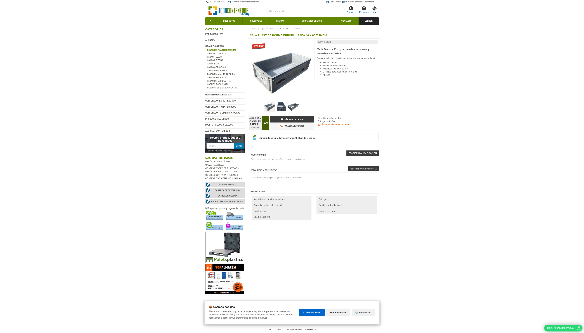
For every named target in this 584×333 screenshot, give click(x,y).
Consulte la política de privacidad (218, 150)
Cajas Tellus (214, 56)
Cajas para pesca (217, 70)
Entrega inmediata (227, 196)
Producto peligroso (217, 118)
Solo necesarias (338, 312)
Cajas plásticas (214, 46)
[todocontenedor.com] (228, 9)
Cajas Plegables (216, 53)
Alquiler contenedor (217, 130)
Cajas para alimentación (221, 73)
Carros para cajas (218, 84)
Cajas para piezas (217, 77)
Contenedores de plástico (220, 100)
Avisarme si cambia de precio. (336, 124)
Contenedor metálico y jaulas (222, 112)
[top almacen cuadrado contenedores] (224, 278)
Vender (369, 21)
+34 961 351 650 (262, 216)
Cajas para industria (219, 80)
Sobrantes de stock (312, 21)
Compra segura (227, 184)
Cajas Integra (215, 60)
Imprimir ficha (260, 210)
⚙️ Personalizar (363, 312)
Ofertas (280, 21)
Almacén (210, 40)
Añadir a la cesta (293, 119)
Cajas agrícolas (216, 67)
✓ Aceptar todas (311, 312)
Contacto (351, 12)
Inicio (254, 28)
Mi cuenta (364, 12)
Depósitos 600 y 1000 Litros (221, 171)
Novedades (256, 21)
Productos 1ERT (214, 34)
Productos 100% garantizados (227, 201)
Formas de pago (327, 210)
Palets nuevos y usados (219, 124)
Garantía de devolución (227, 190)
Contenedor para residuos (220, 106)
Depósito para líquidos (218, 94)
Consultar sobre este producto (268, 205)
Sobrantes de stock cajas (222, 87)
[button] (309, 42)
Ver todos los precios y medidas (269, 199)
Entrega (322, 199)
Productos (229, 21)
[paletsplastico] (224, 246)
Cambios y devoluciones (330, 205)
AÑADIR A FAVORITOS (294, 126)
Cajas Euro (213, 63)
